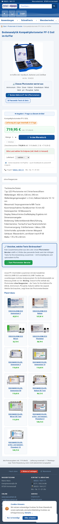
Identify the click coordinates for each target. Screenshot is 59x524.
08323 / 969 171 (18, 170)
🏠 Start (3, 26)
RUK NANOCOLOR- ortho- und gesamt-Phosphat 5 (39, 416)
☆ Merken (10, 142)
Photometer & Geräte (15, 26)
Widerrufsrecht (36, 500)
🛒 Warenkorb (45, 471)
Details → (29, 513)
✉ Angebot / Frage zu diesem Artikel (29, 114)
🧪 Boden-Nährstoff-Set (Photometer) (23, 95)
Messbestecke (47, 20)
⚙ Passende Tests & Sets (18, 100)
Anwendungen (7, 20)
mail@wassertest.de (9, 500)
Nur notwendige (13, 518)
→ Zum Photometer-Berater (18, 263)
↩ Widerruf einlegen (29, 471)
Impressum (35, 497)
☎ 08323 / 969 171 (8, 1)
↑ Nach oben (13, 471)
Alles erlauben (30, 518)
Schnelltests (27, 20)
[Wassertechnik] (9, 6)
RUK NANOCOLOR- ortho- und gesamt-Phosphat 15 (15, 444)
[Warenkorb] (12, 14)
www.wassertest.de (9, 497)
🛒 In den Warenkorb (36, 137)
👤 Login (21, 13)
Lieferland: (10, 157)
